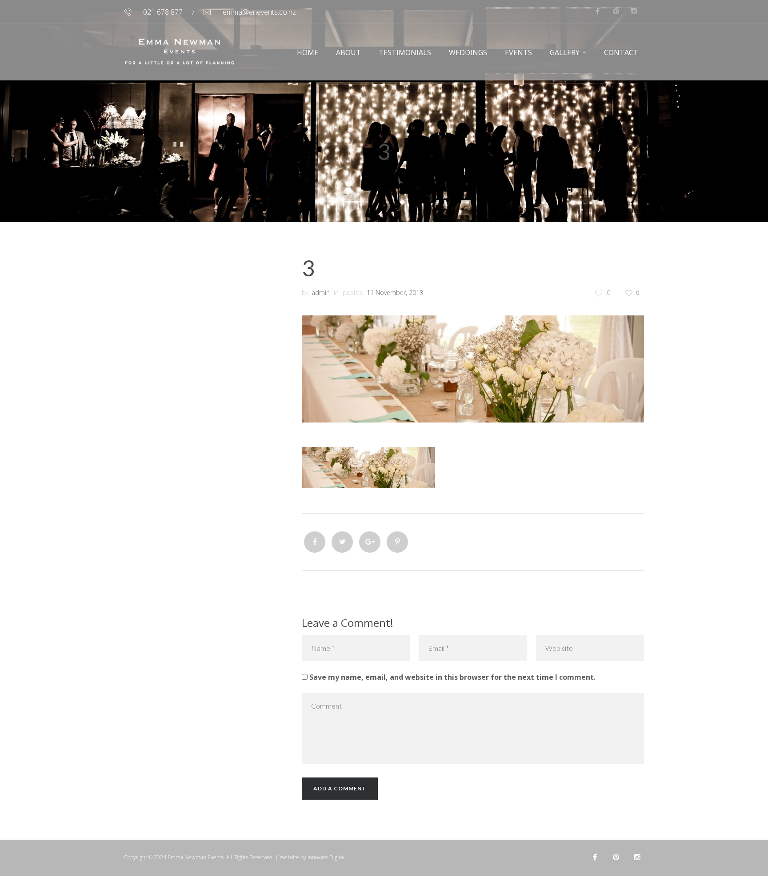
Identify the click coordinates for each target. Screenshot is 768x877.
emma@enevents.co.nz (259, 12)
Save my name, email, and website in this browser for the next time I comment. (452, 677)
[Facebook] (314, 542)
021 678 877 (163, 12)
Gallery (565, 52)
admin (321, 292)
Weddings (468, 52)
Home (307, 52)
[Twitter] (342, 542)
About (348, 52)
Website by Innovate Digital (312, 857)
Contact (621, 52)
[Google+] (369, 542)
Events (518, 52)
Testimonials (405, 52)
